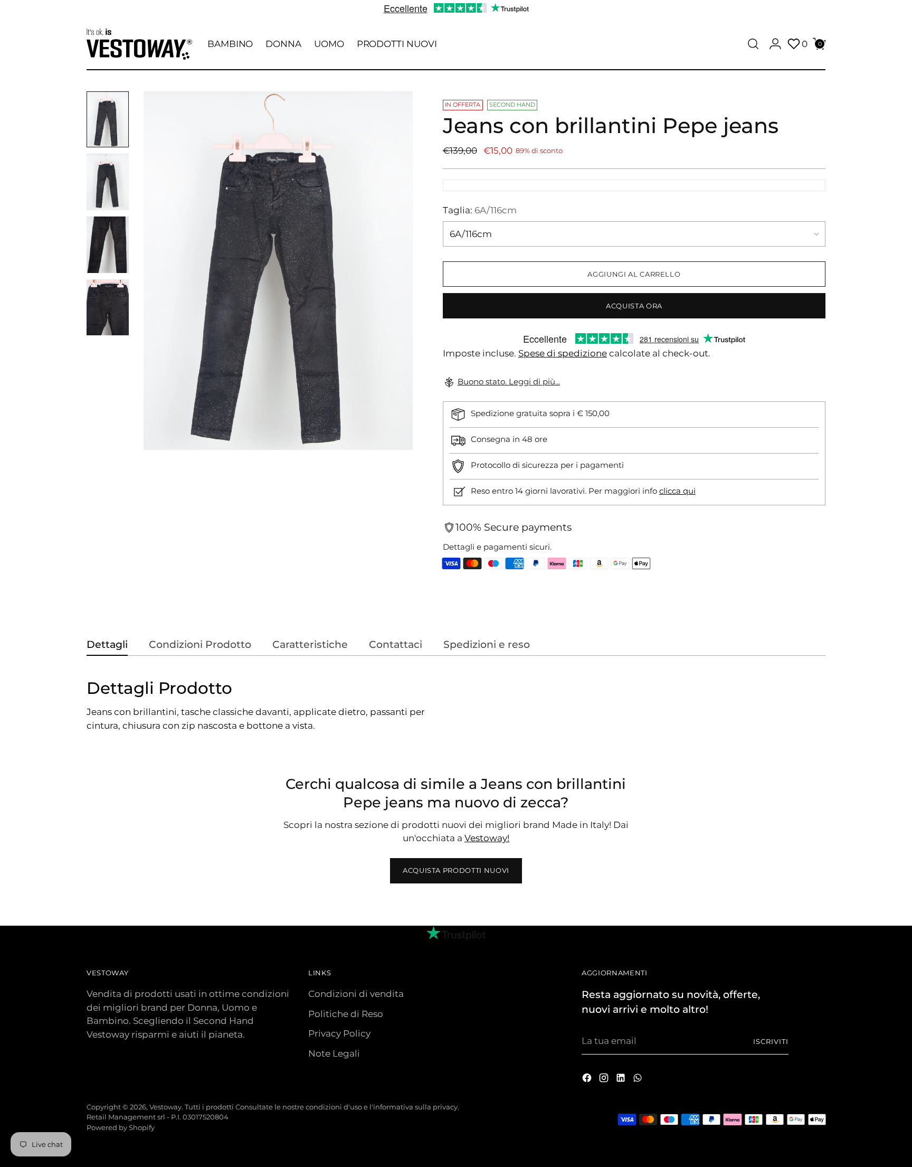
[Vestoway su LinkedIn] (621, 1079)
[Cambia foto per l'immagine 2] (108, 182)
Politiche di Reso (345, 1014)
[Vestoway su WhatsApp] (638, 1079)
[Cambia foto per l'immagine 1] (108, 119)
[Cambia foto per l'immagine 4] (108, 307)
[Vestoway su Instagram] (604, 1079)
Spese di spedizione (562, 353)
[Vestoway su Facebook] (588, 1079)
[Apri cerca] (753, 43)
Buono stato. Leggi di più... (509, 382)
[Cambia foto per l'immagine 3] (108, 245)
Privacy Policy (339, 1033)
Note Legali (334, 1053)
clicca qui (677, 491)
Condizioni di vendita (356, 994)
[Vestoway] (139, 44)
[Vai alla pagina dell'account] (775, 43)
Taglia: (480, 210)
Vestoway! (486, 838)
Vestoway (165, 1107)
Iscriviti (770, 1041)
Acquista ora (634, 306)
